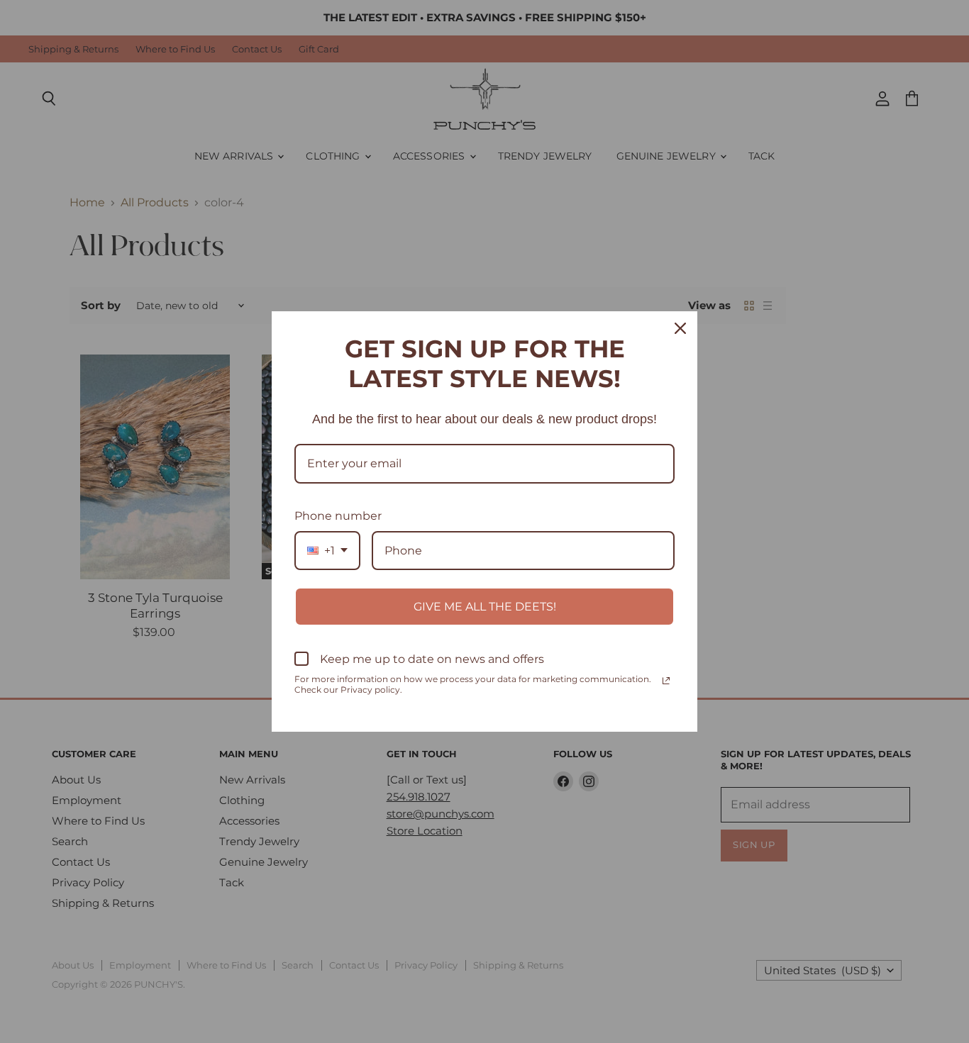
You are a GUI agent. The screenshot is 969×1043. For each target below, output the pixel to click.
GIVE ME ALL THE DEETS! (485, 606)
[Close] (680, 328)
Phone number (338, 516)
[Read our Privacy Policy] (666, 680)
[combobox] (327, 550)
